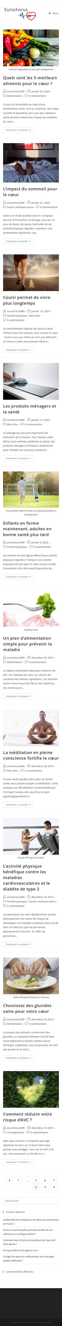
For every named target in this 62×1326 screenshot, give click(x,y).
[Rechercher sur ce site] (31, 1200)
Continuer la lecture (20, 129)
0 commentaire (37, 95)
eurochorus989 (15, 91)
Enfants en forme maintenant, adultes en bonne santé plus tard (27, 528)
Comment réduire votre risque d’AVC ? (27, 1117)
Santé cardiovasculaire (20, 207)
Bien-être (34, 315)
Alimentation (14, 95)
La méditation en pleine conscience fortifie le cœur (31, 755)
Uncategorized (15, 1132)
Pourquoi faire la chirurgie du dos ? (21, 1250)
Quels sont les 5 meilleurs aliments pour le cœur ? (30, 80)
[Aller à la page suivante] (54, 1187)
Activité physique (17, 315)
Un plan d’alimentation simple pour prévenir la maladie (27, 643)
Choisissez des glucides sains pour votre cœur (27, 1008)
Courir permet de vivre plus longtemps (26, 300)
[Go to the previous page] (9, 1180)
